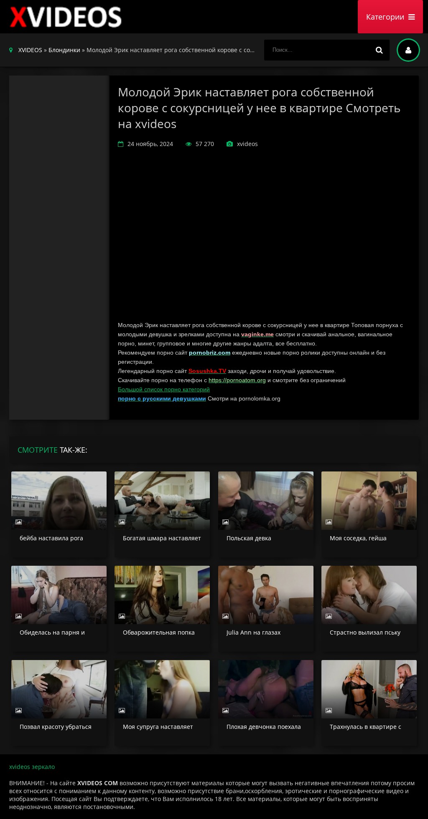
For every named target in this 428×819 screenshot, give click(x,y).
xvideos (67, 16)
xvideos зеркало (32, 767)
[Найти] (379, 50)
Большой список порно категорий (164, 389)
